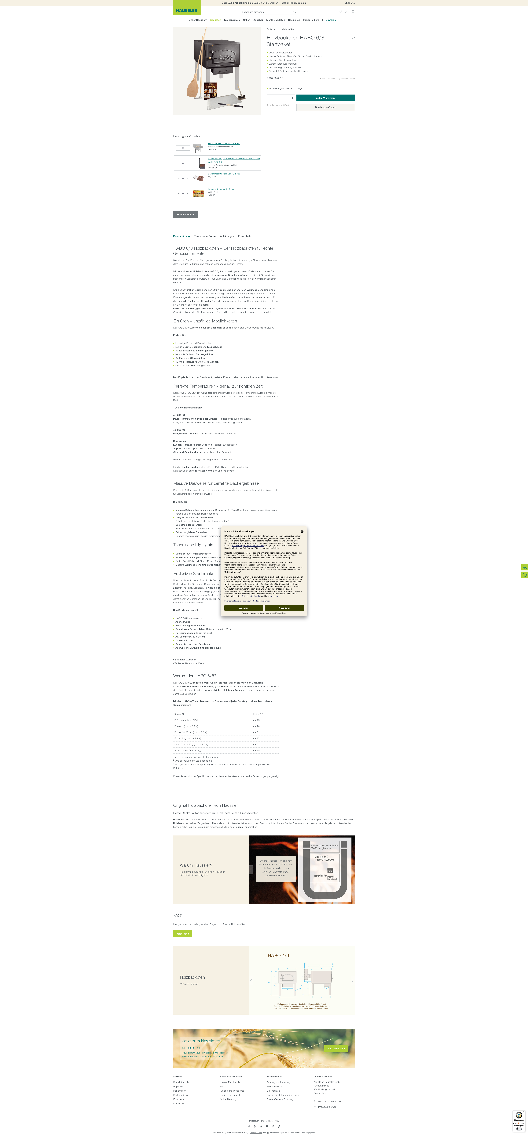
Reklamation (179, 1090)
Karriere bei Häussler (231, 1095)
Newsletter (178, 1103)
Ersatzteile (178, 1099)
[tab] (181, 236)
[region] (217, 71)
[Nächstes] (353, 869)
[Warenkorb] (353, 11)
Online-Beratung (228, 1099)
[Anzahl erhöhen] (292, 98)
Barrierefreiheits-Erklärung (280, 1099)
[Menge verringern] (178, 148)
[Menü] (523, 1112)
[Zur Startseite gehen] (187, 7)
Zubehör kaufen (186, 214)
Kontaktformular (181, 1082)
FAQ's (223, 1086)
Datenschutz (273, 1090)
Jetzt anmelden (336, 1048)
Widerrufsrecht (274, 1086)
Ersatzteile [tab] (244, 236)
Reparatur (178, 1086)
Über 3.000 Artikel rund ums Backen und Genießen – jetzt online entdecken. (264, 3)
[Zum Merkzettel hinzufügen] (353, 35)
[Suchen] (294, 12)
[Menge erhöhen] (187, 148)
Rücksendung (180, 1095)
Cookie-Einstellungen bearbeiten (283, 1095)
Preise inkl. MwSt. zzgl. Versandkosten (337, 78)
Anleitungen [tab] (227, 236)
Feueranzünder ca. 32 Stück (221, 189)
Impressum (254, 1120)
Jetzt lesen (183, 933)
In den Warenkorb (326, 98)
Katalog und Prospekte (232, 1090)
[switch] (519, 1128)
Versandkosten (256, 1132)
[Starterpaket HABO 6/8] (217, 71)
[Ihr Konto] (346, 11)
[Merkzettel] (340, 11)
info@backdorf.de (327, 1106)
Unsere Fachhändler (230, 1082)
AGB (277, 1120)
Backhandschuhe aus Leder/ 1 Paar (224, 173)
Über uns (350, 3)
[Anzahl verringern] (270, 98)
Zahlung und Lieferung (278, 1082)
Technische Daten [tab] (205, 236)
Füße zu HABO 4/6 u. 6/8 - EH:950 (224, 143)
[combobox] (266, 12)
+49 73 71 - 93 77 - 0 (329, 1101)
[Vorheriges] (251, 869)
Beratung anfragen (325, 107)
